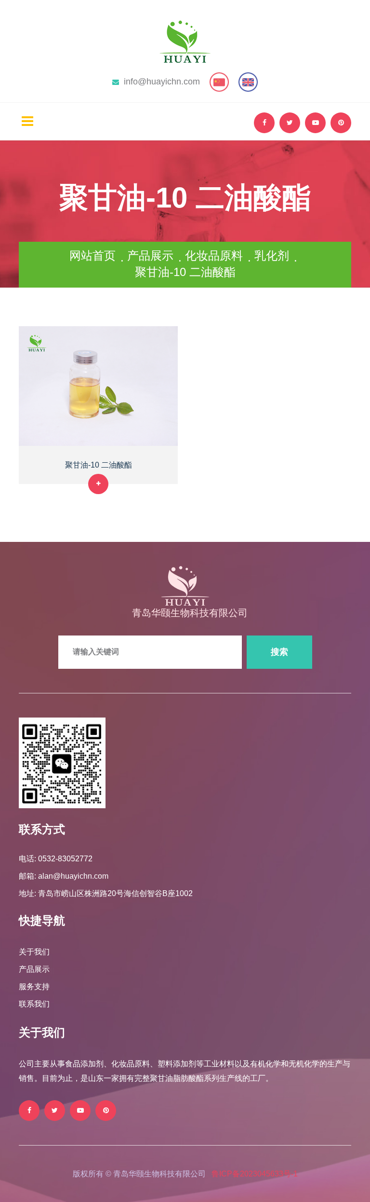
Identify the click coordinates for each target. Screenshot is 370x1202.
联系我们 (34, 1004)
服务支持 (34, 986)
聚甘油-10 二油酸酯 (98, 465)
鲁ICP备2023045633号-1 (254, 1174)
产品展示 (150, 255)
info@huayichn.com (162, 81)
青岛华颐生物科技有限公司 (190, 613)
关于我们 (34, 952)
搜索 (279, 652)
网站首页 (92, 255)
